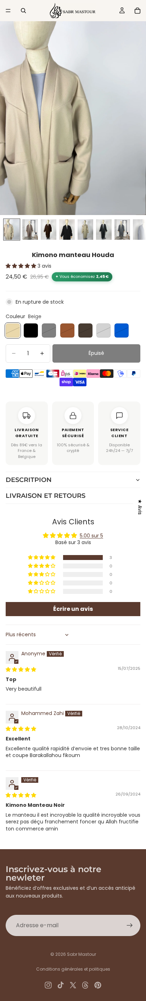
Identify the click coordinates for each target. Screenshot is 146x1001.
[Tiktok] (60, 985)
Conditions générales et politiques (73, 969)
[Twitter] (73, 985)
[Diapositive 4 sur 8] (67, 229)
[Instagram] (48, 985)
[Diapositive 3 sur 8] (48, 229)
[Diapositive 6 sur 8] (104, 229)
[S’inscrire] (129, 925)
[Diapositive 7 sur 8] (122, 229)
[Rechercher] (23, 10)
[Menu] (8, 10)
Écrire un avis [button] (73, 609)
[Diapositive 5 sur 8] (85, 229)
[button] (22, 265)
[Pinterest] (98, 985)
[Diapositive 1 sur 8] (11, 229)
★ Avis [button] (140, 506)
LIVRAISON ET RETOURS (45, 496)
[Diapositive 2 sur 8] (30, 229)
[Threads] (85, 985)
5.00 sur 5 (91, 535)
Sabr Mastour (81, 954)
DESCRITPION (29, 480)
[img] (21, 669)
